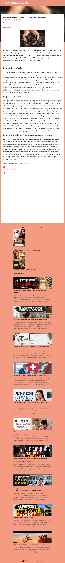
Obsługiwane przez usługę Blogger (33, 561)
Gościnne (6, 169)
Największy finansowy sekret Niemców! (23, 517)
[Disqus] (32, 200)
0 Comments (19, 19)
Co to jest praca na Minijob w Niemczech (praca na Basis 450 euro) (30, 544)
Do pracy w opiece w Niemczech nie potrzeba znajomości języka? (30, 319)
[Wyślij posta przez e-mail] (4, 167)
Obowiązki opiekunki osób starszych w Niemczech (26, 431)
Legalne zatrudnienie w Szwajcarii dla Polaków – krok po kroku (30, 375)
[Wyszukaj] (63, 3)
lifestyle (13, 169)
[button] (4, 23)
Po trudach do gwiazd (16, 2)
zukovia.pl (29, 163)
